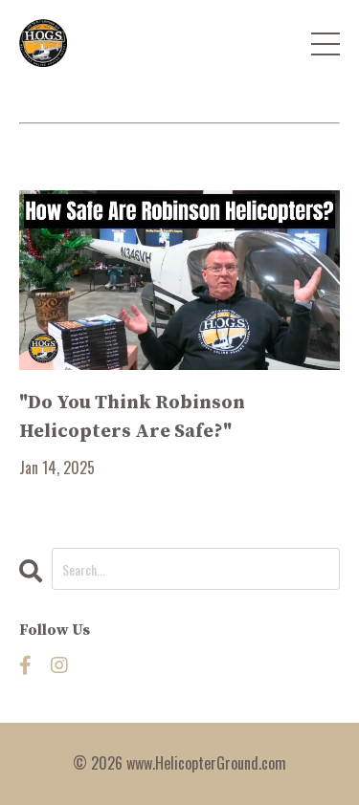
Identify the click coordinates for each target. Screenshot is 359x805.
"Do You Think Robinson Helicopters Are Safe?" (132, 417)
